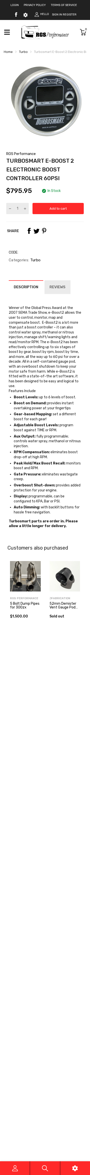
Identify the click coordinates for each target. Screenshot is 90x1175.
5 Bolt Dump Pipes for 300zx (25, 605)
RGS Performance (21, 154)
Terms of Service (64, 5)
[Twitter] (37, 231)
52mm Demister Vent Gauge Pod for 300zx (63, 607)
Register (69, 14)
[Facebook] (16, 14)
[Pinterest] (44, 231)
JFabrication (60, 598)
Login (14, 5)
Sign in (57, 14)
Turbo (34, 260)
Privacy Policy (35, 5)
